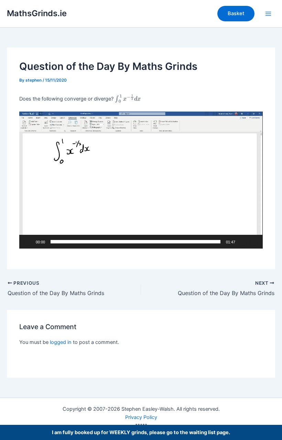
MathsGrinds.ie (37, 13)
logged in (61, 342)
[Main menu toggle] (268, 13)
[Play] (28, 241)
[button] (235, 13)
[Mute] (242, 241)
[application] (140, 180)
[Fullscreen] (253, 241)
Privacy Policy (141, 417)
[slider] (135, 241)
